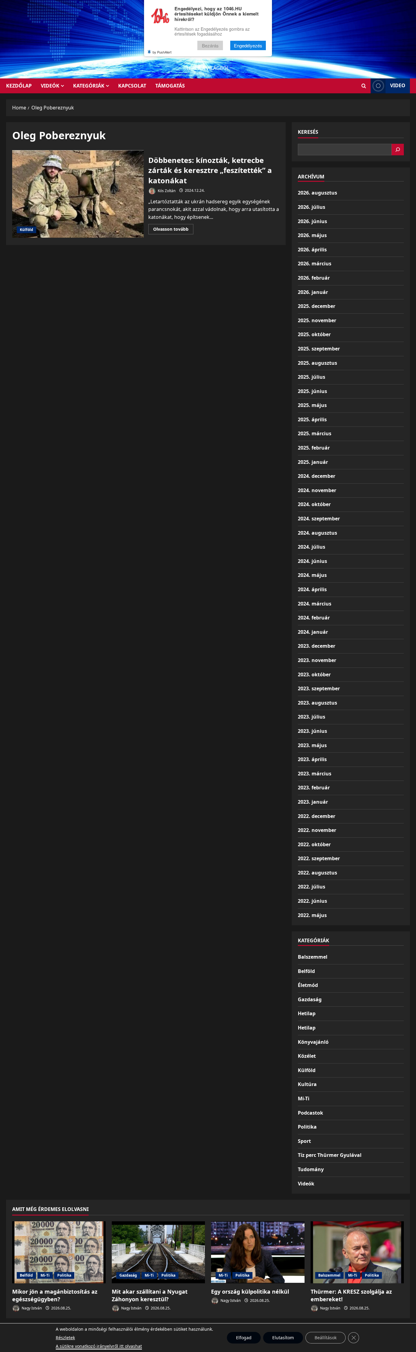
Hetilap (307, 1013)
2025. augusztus (317, 363)
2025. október (314, 334)
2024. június (312, 561)
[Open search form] (363, 86)
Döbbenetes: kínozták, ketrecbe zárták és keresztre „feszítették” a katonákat (78, 194)
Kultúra (307, 1084)
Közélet (307, 1056)
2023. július (311, 716)
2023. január (313, 801)
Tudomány (311, 1169)
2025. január (313, 462)
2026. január (313, 292)
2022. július (311, 886)
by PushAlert (162, 52)
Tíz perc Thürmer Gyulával (329, 1155)
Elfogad (244, 1337)
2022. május (312, 915)
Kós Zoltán (166, 190)
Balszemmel (312, 957)
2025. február (314, 447)
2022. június (312, 901)
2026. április (312, 249)
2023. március (314, 773)
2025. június (312, 391)
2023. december (316, 646)
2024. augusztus (317, 532)
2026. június (312, 221)
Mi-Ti (303, 1098)
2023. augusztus (317, 702)
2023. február (314, 787)
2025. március (314, 433)
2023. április (312, 759)
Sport (304, 1141)
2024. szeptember (319, 518)
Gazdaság (310, 999)
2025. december (316, 306)
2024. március (314, 603)
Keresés (308, 132)
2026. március (314, 263)
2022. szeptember (319, 858)
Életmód (308, 985)
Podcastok (310, 1112)
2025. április (312, 419)
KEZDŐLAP (19, 85)
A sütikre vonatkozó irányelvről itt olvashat (99, 1346)
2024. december (316, 476)
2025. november (317, 320)
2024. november (317, 490)
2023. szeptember (319, 688)
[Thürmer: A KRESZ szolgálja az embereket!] (357, 1252)
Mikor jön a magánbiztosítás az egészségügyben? (54, 1295)
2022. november (317, 830)
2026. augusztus (317, 192)
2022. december (316, 816)
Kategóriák (88, 85)
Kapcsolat (132, 85)
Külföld (26, 229)
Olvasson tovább (173, 230)
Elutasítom (283, 1337)
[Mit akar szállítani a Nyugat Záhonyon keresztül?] (158, 1252)
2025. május (312, 405)
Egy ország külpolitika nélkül (250, 1291)
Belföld (306, 971)
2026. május (312, 235)
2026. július (311, 207)
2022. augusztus (317, 872)
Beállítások (326, 1337)
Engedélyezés (248, 45)
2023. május (312, 745)
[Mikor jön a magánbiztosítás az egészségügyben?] (59, 1252)
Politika (307, 1126)
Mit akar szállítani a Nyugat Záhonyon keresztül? (150, 1295)
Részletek (65, 1337)
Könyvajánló (313, 1042)
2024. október (314, 504)
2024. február (314, 617)
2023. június (312, 731)
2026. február (314, 277)
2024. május (312, 575)
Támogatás (170, 85)
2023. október (314, 674)
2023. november (317, 660)
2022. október (314, 844)
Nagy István (31, 1308)
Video (397, 85)
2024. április (312, 589)
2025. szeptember (319, 348)
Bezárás (210, 45)
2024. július (311, 546)
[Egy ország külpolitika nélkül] (258, 1252)
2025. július (311, 377)
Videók (50, 85)
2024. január (313, 632)
